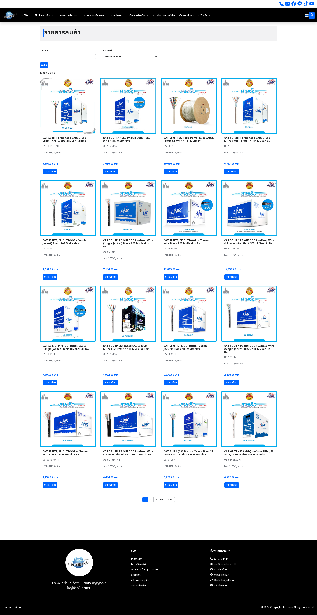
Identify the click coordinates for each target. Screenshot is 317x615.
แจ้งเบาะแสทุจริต (140, 580)
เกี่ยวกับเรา (136, 559)
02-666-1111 (221, 559)
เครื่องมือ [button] (203, 15)
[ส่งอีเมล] (288, 4)
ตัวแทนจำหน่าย (138, 585)
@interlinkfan (221, 575)
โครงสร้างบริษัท (139, 564)
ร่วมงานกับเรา (186, 15)
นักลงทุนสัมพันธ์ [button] (137, 15)
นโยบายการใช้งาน (12, 607)
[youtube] (312, 4)
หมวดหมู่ (107, 50)
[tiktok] (306, 4)
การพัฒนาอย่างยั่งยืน (164, 15)
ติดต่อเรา (136, 575)
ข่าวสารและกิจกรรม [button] (94, 15)
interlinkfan (220, 570)
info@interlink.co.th (224, 564)
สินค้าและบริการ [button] (44, 15)
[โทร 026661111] (281, 4)
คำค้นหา (44, 50)
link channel (220, 585)
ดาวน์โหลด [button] (116, 15)
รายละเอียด (50, 171)
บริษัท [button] (25, 15)
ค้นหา (44, 65)
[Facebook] (294, 4)
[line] (300, 4)
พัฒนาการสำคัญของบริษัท (144, 570)
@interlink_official (223, 580)
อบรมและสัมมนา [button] (68, 15)
